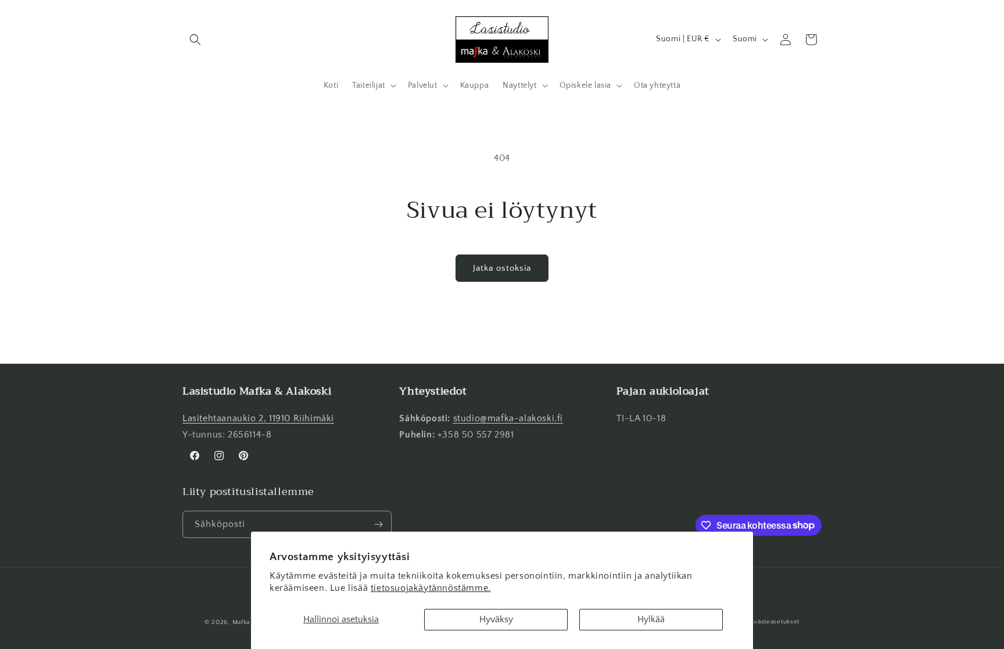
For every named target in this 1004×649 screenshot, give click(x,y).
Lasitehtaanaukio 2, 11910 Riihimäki (258, 418)
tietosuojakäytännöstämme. (431, 588)
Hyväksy (496, 619)
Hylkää (651, 619)
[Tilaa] (378, 524)
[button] (195, 39)
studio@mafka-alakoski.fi (508, 418)
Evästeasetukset (775, 621)
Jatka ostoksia (502, 268)
